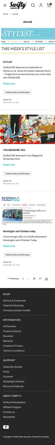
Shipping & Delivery (13, 381)
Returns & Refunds (13, 386)
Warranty (8, 341)
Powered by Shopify (40, 437)
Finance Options (12, 331)
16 (34, 278)
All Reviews (9, 326)
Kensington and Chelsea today (19, 231)
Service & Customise (14, 300)
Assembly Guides (12, 367)
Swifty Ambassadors (14, 402)
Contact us (9, 412)
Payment (8, 376)
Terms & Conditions (13, 350)
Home (5, 14)
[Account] (41, 3)
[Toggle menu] (5, 5)
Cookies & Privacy (13, 346)
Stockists (8, 336)
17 (40, 278)
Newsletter (9, 417)
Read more (9, 83)
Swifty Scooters (24, 437)
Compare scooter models (16, 310)
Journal (15, 14)
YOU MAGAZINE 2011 (14, 150)
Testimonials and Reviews (17, 92)
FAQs (6, 371)
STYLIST (7, 62)
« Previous (13, 278)
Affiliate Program (12, 407)
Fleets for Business (13, 305)
